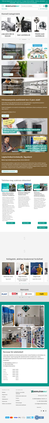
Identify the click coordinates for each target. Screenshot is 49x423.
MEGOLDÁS (7, 57)
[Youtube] (43, 411)
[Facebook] (41, 411)
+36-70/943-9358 (43, 8)
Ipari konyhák (36, 35)
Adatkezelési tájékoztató (21, 396)
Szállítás (17, 400)
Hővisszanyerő (38, 189)
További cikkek (41, 227)
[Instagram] (46, 411)
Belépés (3, 392)
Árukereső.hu (39, 407)
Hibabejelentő (5, 399)
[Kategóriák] (3, 6)
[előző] (20, 39)
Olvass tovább (10, 222)
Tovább (4, 115)
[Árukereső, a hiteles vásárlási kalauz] (39, 417)
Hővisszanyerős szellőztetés (20, 35)
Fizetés (17, 398)
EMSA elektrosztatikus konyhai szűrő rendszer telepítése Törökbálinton (8, 194)
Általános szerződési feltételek (20, 393)
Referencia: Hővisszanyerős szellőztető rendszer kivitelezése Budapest (39, 194)
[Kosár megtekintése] (46, 6)
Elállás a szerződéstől (6, 403)
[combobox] (31, 6)
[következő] (29, 39)
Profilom (4, 396)
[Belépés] (44, 6)
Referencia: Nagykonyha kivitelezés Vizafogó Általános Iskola (24, 193)
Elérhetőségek (19, 402)
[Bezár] (46, 2)
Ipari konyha (21, 189)
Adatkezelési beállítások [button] (21, 405)
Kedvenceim (4, 401)
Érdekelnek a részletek (8, 171)
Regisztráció (4, 394)
